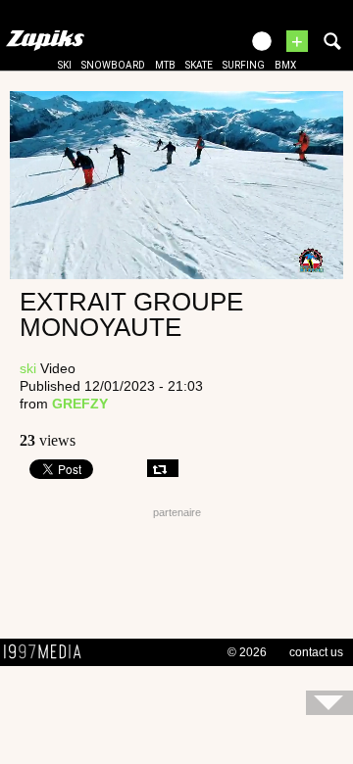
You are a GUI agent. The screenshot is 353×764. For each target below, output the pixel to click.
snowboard (113, 65)
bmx (285, 65)
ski (65, 65)
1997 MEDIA (48, 652)
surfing (244, 65)
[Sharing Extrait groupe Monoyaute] (162, 468)
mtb (165, 65)
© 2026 (247, 652)
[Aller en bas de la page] (329, 703)
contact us (316, 652)
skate (199, 65)
